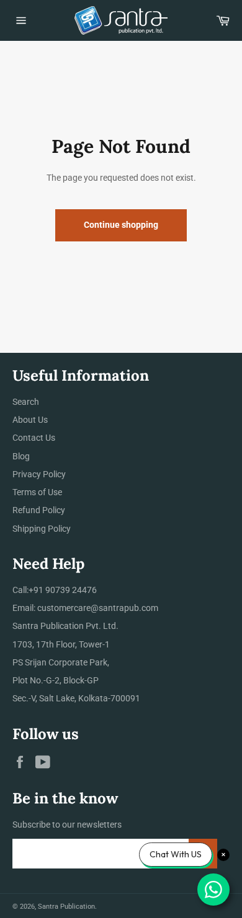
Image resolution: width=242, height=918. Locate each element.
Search (25, 402)
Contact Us (33, 438)
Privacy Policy (39, 474)
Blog (21, 456)
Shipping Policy (41, 529)
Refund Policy (38, 510)
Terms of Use (37, 492)
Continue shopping (121, 225)
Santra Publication (66, 907)
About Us (30, 420)
